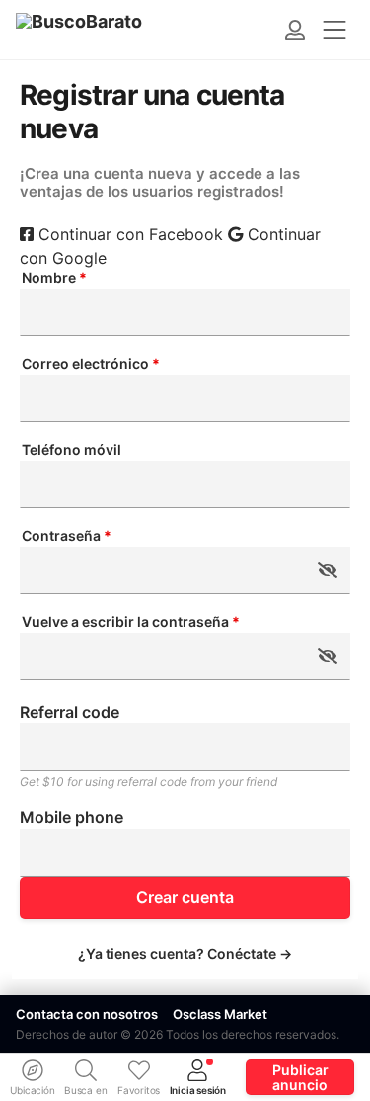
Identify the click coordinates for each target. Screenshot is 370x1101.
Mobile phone (71, 817)
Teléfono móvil (71, 450)
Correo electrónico (91, 364)
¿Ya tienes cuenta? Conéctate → (185, 953)
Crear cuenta (185, 897)
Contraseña (66, 536)
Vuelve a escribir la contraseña (131, 622)
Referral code (69, 711)
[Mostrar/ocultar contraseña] (327, 570)
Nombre (54, 278)
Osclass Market (220, 1014)
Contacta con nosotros (87, 1014)
